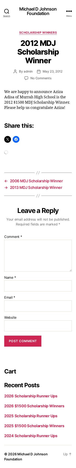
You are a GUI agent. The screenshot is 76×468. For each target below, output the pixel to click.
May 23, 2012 (52, 71)
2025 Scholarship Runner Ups (30, 416)
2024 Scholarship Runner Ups (30, 436)
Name (10, 278)
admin (28, 71)
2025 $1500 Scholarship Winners (34, 426)
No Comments (40, 78)
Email (9, 297)
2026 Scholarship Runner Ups (30, 396)
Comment (13, 237)
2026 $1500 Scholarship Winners (34, 406)
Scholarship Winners (38, 32)
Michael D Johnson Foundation (38, 11)
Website (10, 318)
